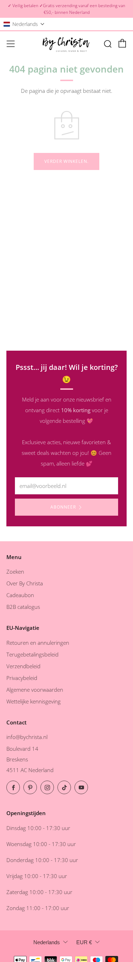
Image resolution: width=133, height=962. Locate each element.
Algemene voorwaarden (34, 689)
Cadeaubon (20, 595)
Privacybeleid (21, 677)
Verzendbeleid (23, 666)
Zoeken (15, 571)
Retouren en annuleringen (37, 642)
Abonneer (63, 507)
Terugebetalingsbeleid (32, 654)
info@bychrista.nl (27, 736)
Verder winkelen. (66, 161)
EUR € (84, 942)
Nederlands (46, 942)
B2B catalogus (23, 606)
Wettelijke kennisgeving (33, 701)
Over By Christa (24, 583)
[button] (24, 24)
